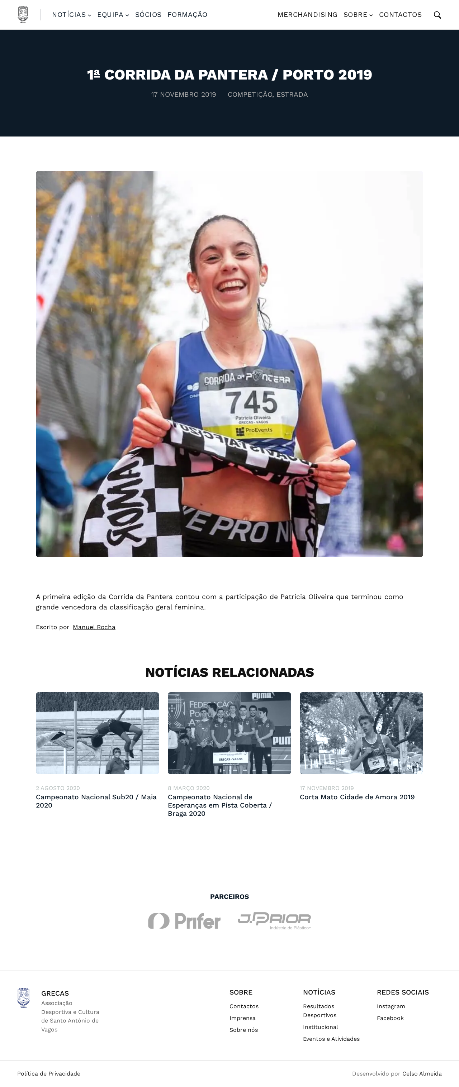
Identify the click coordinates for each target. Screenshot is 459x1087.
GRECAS (55, 993)
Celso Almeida (422, 1073)
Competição (250, 94)
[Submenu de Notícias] (89, 15)
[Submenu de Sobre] (371, 15)
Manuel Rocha (94, 627)
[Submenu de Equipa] (127, 15)
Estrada (292, 94)
